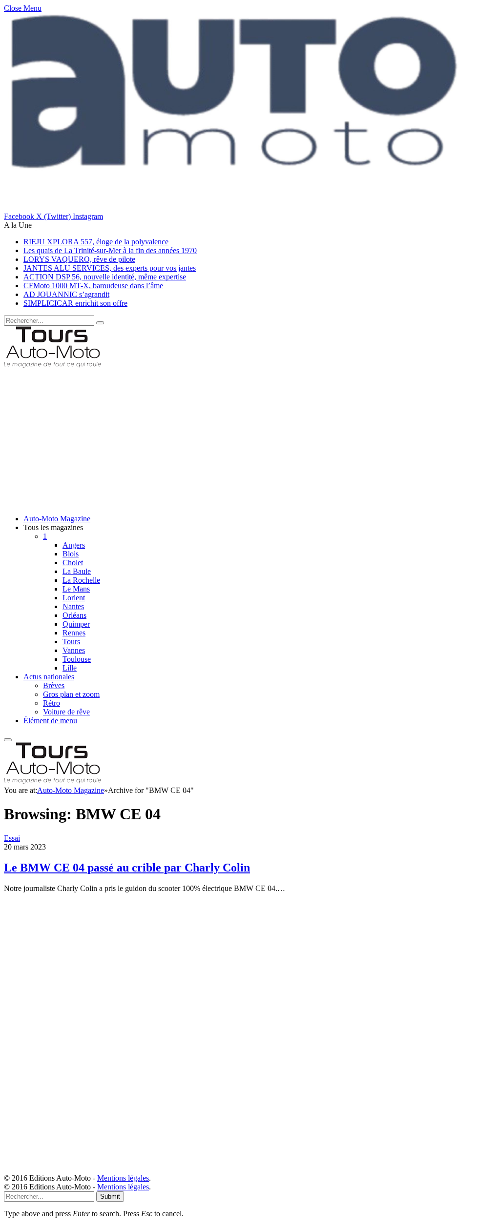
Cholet (72, 562)
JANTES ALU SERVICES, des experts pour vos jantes (109, 268)
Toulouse (76, 659)
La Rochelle (81, 580)
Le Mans (76, 589)
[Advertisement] (250, 438)
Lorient (73, 597)
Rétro (51, 703)
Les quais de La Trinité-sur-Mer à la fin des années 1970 (110, 250)
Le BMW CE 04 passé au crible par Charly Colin (127, 867)
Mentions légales (123, 1178)
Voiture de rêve (66, 712)
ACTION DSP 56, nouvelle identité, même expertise (104, 277)
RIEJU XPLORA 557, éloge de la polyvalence (95, 241)
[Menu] (8, 739)
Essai (12, 838)
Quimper (76, 624)
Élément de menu (50, 720)
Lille (69, 668)
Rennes (73, 633)
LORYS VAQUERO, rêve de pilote (79, 259)
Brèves (53, 685)
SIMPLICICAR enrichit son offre (75, 303)
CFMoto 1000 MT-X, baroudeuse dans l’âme (93, 285)
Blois (70, 554)
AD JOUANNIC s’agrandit (66, 294)
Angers (73, 545)
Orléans (74, 615)
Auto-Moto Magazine (56, 518)
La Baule (76, 571)
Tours (71, 641)
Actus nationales (48, 676)
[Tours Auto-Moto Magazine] (52, 365)
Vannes (73, 650)
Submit (110, 1196)
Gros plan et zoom (71, 694)
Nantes (73, 606)
